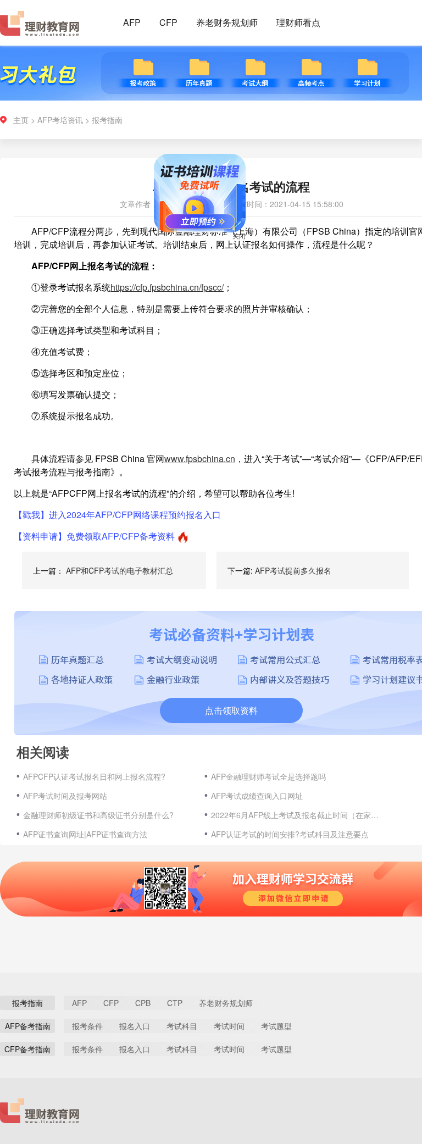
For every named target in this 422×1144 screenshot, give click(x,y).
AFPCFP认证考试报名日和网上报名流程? (94, 776)
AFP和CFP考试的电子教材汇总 (119, 570)
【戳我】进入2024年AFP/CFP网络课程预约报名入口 (117, 514)
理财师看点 (298, 22)
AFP (132, 22)
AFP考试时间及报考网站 (65, 795)
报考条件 (87, 1025)
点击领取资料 (231, 710)
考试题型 (276, 1025)
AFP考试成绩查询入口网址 (257, 795)
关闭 (250, 247)
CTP (174, 1002)
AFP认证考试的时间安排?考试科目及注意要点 (290, 834)
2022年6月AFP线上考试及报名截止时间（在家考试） (296, 814)
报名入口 (134, 1025)
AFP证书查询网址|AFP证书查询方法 (85, 834)
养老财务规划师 (227, 22)
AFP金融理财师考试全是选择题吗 (268, 776)
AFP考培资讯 (60, 119)
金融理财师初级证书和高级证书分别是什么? (98, 814)
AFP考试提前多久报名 (293, 570)
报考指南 (107, 119)
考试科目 (181, 1025)
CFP (168, 22)
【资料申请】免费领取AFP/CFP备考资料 (94, 536)
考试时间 (229, 1025)
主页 (21, 119)
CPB (143, 1002)
